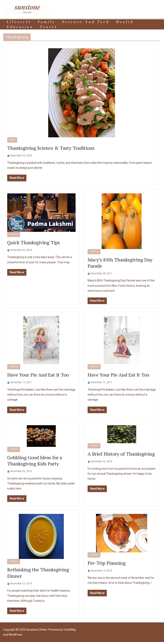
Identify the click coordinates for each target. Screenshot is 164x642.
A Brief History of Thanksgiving (121, 454)
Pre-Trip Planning (107, 563)
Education (19, 26)
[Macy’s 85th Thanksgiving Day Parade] (122, 221)
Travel (48, 26)
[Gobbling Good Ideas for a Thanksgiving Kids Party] (41, 436)
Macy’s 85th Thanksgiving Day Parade (120, 262)
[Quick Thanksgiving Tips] (41, 212)
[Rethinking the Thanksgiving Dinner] (41, 536)
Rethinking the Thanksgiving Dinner (38, 572)
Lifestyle (18, 21)
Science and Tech (85, 21)
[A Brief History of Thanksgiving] (122, 434)
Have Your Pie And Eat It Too (38, 375)
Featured (14, 367)
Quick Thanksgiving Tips (33, 242)
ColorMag (70, 629)
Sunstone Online (36, 629)
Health (125, 21)
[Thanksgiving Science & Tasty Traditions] (81, 92)
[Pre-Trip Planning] (122, 533)
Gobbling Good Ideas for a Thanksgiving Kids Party (34, 460)
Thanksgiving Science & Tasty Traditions (50, 148)
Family (47, 21)
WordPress (15, 634)
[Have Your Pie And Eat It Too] (41, 340)
